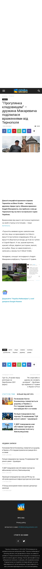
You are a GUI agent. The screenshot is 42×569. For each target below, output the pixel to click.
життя (10, 350)
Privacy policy (21, 522)
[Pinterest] (14, 131)
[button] (3, 91)
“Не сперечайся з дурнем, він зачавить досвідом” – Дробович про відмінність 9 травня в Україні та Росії (31, 382)
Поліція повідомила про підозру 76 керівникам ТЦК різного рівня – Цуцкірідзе (26, 416)
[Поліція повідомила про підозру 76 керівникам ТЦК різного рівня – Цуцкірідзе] (7, 416)
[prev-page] (19, 437)
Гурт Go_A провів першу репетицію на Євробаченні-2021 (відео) (11, 381)
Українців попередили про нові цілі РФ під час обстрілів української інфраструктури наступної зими (21, 478)
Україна (15, 352)
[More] (34, 131)
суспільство (6, 352)
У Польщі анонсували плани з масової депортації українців (19, 487)
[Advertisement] (21, 22)
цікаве (29, 352)
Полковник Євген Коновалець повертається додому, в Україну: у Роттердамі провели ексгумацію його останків (26, 404)
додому (4, 96)
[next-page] (22, 437)
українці (22, 352)
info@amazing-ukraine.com (27, 527)
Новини (11, 96)
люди (16, 350)
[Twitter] (9, 131)
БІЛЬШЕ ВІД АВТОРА (25, 394)
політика (29, 350)
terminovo (6, 226)
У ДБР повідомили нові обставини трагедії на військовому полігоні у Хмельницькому (18, 469)
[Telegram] (24, 131)
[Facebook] (4, 131)
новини (22, 350)
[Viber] (29, 131)
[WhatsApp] (19, 131)
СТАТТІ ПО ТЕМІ (8, 394)
